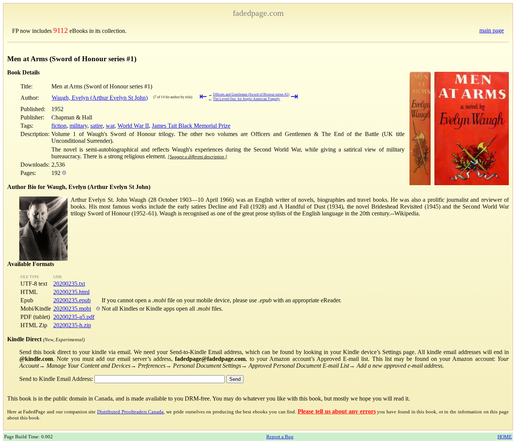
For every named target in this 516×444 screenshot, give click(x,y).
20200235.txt (69, 283)
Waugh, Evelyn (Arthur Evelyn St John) (100, 97)
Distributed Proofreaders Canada (130, 412)
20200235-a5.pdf (73, 317)
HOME (504, 436)
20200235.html (71, 292)
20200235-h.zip (72, 325)
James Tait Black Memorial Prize (191, 125)
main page (491, 30)
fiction (58, 125)
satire (96, 125)
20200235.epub (72, 300)
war (110, 125)
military (78, 125)
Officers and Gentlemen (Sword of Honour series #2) (251, 94)
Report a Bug (280, 436)
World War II (133, 125)
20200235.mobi (72, 308)
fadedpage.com (258, 13)
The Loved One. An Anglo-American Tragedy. (246, 99)
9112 (60, 30)
